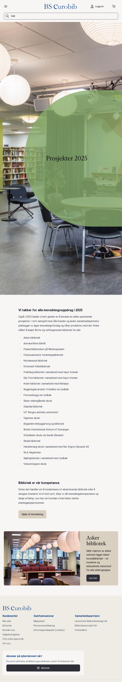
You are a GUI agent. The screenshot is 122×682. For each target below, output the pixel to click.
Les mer (93, 578)
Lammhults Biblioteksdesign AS (91, 621)
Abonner (45, 668)
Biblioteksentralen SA (86, 625)
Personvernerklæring (44, 625)
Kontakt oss (9, 630)
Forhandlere (81, 630)
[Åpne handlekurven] (114, 6)
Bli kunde (7, 625)
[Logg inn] (97, 6)
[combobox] (61, 16)
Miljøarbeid (39, 621)
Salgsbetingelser (11, 634)
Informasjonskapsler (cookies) (49, 630)
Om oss (6, 643)
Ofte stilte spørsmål (13, 639)
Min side (7, 621)
